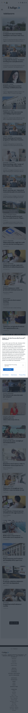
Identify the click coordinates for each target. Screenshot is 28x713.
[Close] (25, 338)
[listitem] (14, 365)
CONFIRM (8, 369)
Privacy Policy (22, 374)
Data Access (14, 374)
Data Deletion (5, 374)
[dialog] (14, 356)
